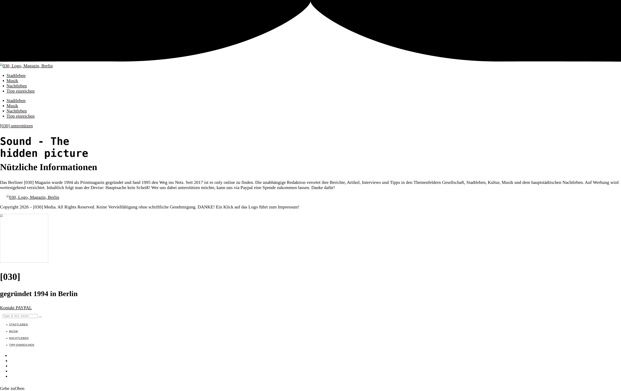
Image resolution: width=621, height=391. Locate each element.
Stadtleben (16, 75)
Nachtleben (16, 85)
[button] (40, 316)
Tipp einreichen (20, 90)
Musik (12, 80)
